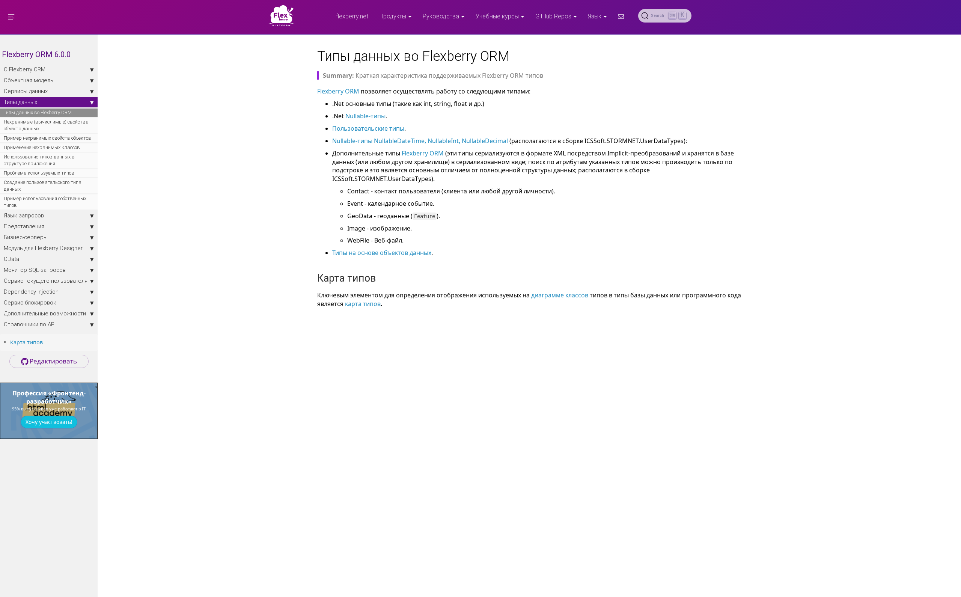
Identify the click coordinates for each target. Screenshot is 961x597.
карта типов (363, 304)
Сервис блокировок (30, 302)
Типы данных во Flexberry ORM (38, 112)
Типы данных (20, 102)
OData (11, 258)
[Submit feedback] (621, 16)
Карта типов (26, 342)
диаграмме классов (559, 295)
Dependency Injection (31, 291)
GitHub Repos (554, 16)
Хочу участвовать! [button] (49, 421)
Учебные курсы (498, 16)
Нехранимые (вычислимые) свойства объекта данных (46, 125)
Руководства (442, 16)
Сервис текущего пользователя (45, 280)
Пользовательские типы (368, 128)
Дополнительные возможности (45, 313)
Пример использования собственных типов (45, 201)
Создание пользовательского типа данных (42, 185)
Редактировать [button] (52, 361)
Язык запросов (24, 215)
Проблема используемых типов (39, 173)
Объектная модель (28, 80)
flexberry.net (352, 16)
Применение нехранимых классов (42, 147)
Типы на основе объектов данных (381, 253)
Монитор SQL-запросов (35, 269)
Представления (24, 226)
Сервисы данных (26, 91)
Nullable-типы (365, 116)
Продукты (394, 16)
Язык (595, 16)
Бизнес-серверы (26, 237)
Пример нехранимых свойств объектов (47, 138)
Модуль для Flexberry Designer (43, 248)
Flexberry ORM (338, 91)
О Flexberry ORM (24, 69)
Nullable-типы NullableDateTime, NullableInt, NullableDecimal (420, 141)
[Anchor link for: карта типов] (45, 342)
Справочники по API (30, 324)
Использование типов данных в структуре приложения (39, 160)
